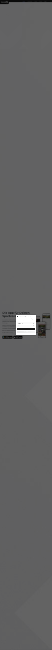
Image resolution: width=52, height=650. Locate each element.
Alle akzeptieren (26, 329)
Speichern (26, 331)
